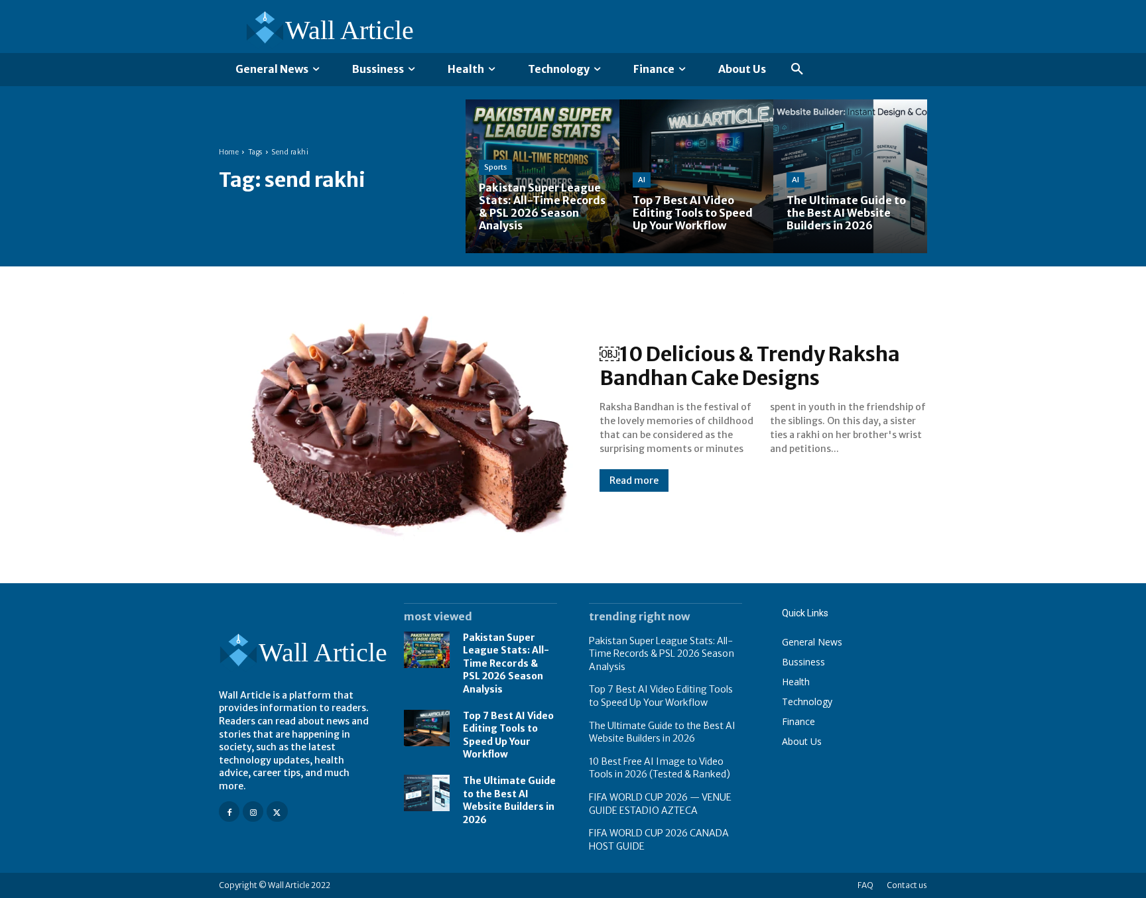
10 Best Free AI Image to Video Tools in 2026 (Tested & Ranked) (659, 768)
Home (229, 152)
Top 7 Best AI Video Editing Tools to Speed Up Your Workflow (661, 695)
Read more (634, 480)
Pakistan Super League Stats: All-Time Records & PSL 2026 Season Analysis (506, 663)
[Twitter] (277, 811)
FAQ (865, 885)
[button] (797, 69)
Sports (495, 167)
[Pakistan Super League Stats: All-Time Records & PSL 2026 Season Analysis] (542, 176)
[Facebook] (229, 811)
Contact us (907, 885)
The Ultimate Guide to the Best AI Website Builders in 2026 (509, 800)
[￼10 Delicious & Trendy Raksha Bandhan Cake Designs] (396, 417)
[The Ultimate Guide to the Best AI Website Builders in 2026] (850, 176)
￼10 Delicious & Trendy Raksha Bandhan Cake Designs (750, 365)
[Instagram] (253, 811)
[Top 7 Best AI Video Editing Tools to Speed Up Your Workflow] (696, 176)
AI (641, 179)
